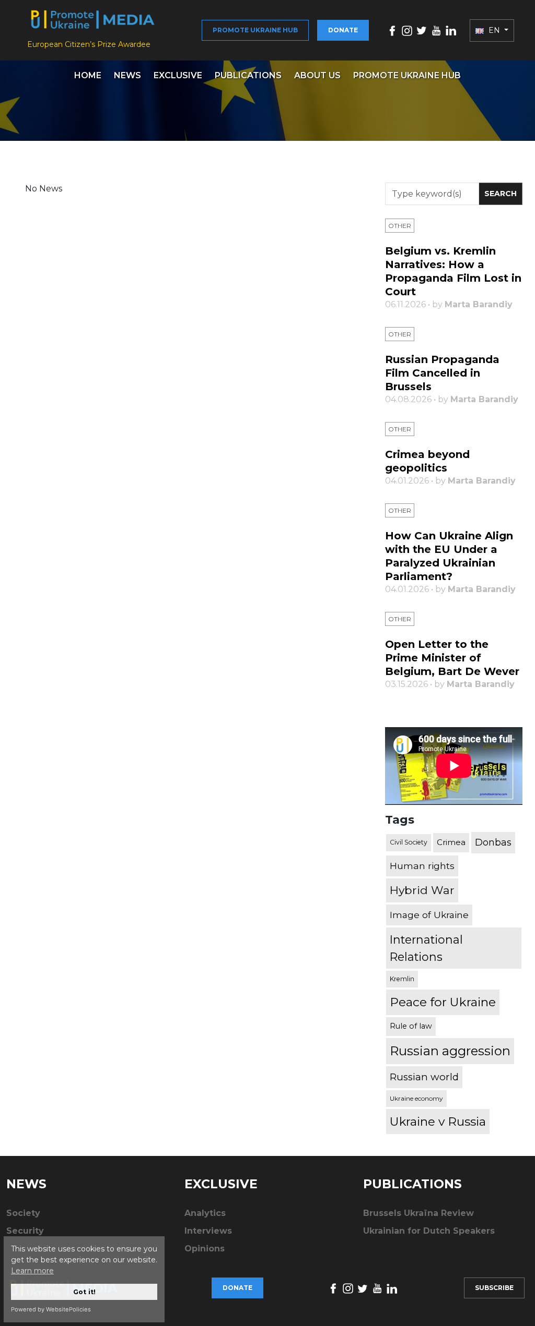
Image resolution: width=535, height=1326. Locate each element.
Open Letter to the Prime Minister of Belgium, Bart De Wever (452, 658)
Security (25, 1231)
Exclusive (178, 75)
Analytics (205, 1213)
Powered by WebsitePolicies (51, 1309)
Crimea (451, 842)
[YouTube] (436, 30)
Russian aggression (450, 1050)
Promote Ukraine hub (255, 30)
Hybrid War (422, 890)
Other (399, 226)
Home (87, 75)
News (127, 75)
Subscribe (494, 1288)
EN (494, 30)
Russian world (424, 1077)
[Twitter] (421, 30)
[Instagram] (407, 30)
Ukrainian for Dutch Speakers (429, 1231)
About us (317, 75)
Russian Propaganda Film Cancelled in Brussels (442, 373)
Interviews (208, 1231)
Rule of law (411, 1026)
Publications (248, 75)
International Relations (426, 948)
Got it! (84, 1292)
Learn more (32, 1270)
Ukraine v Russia (438, 1121)
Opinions (204, 1248)
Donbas (493, 842)
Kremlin (402, 979)
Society (23, 1213)
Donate (343, 30)
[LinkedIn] (451, 30)
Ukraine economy (416, 1098)
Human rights (422, 865)
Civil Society (408, 842)
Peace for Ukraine (443, 1002)
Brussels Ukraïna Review (418, 1213)
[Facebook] (392, 30)
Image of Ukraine (429, 914)
